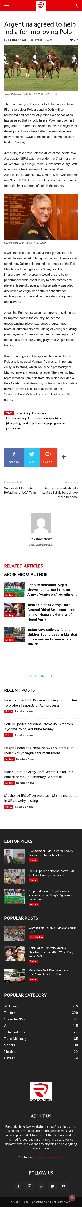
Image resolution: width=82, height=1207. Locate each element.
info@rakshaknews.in (49, 1157)
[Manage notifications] (72, 1197)
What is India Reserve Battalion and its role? (52, 930)
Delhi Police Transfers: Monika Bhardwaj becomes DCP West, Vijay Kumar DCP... (51, 952)
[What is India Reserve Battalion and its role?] (14, 933)
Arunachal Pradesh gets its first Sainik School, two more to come (60, 492)
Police (8, 711)
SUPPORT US (41, 676)
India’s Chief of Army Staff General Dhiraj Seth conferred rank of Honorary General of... (39, 774)
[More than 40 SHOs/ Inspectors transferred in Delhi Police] (14, 976)
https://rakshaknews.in (41, 545)
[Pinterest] (41, 1186)
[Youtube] (64, 1186)
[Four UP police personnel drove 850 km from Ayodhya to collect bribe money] (14, 876)
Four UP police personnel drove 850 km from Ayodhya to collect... (51, 873)
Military (9, 595)
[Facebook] (18, 1186)
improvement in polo (18, 418)
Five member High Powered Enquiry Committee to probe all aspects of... (51, 853)
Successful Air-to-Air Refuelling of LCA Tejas (20, 490)
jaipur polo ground (17, 423)
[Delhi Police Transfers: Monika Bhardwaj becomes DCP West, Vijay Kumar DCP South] (14, 953)
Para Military (36, 937)
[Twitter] (52, 1186)
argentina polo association (32, 413)
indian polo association (48, 418)
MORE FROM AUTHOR (26, 575)
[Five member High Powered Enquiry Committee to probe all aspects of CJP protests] (14, 856)
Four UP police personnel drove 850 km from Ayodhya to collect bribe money (38, 727)
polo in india (13, 428)
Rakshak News (17, 39)
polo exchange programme (48, 423)
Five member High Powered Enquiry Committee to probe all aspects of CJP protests (40, 703)
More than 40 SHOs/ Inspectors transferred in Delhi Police (48, 972)
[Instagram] (29, 1186)
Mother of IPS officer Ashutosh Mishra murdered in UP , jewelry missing (40, 798)
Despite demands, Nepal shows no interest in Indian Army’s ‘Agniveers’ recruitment (52, 589)
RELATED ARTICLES (23, 566)
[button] (76, 5)
